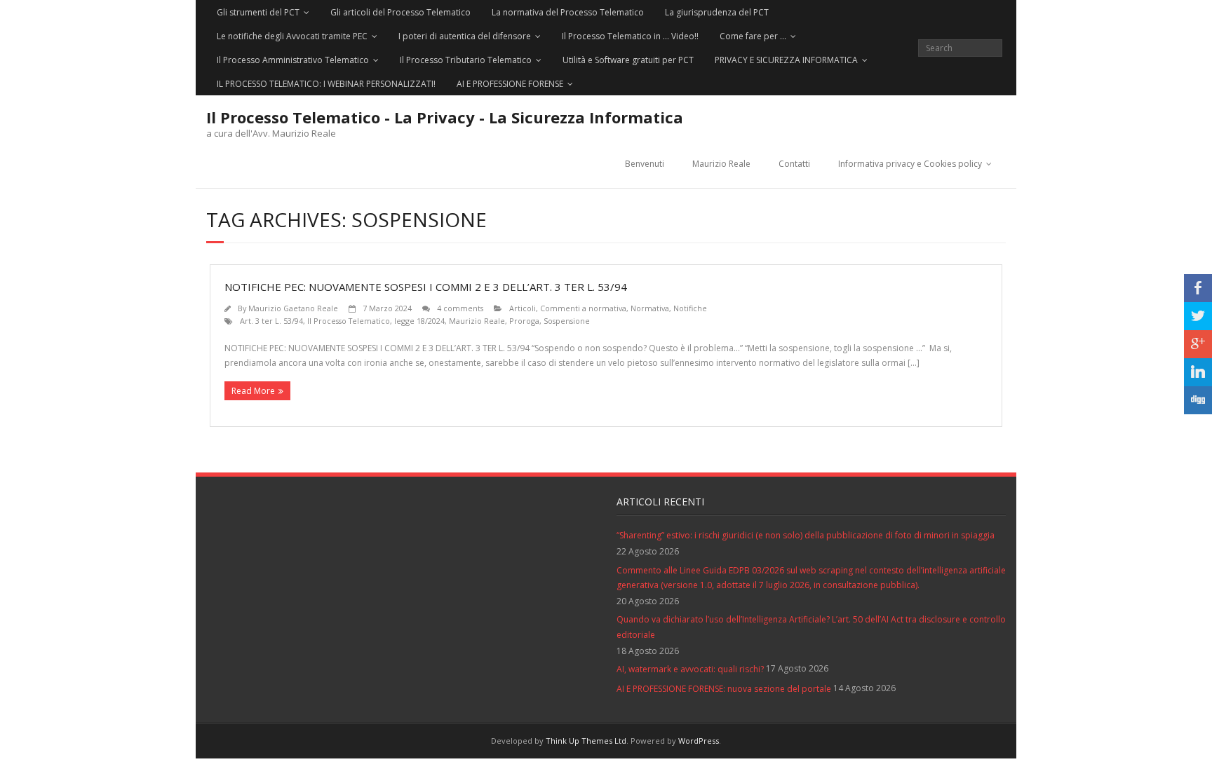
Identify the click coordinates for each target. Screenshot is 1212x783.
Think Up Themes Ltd (586, 740)
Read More (253, 391)
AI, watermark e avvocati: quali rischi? (690, 669)
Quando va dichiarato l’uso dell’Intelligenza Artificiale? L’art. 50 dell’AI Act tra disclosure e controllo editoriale (811, 627)
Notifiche (690, 308)
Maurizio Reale (721, 164)
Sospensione (567, 320)
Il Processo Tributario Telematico (466, 60)
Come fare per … (753, 36)
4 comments (460, 308)
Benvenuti (644, 164)
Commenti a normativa (583, 308)
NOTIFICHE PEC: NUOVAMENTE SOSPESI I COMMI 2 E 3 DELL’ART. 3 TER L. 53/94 (425, 287)
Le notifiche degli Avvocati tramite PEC (292, 36)
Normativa (650, 308)
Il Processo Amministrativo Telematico (293, 60)
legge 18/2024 (419, 320)
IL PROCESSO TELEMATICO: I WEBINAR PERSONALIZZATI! (326, 84)
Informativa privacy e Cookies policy (910, 164)
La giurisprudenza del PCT (717, 12)
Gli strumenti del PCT (258, 12)
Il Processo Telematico (348, 320)
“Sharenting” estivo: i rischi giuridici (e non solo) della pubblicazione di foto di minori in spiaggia (806, 535)
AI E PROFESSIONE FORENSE (510, 84)
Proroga (524, 320)
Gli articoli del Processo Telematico (400, 12)
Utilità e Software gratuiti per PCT (628, 60)
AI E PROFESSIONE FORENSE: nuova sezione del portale (724, 689)
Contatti (794, 164)
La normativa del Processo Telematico (568, 12)
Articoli (522, 308)
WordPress (698, 740)
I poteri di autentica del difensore (464, 36)
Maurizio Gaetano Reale (293, 308)
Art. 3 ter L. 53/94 (271, 320)
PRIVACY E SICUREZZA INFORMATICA (786, 60)
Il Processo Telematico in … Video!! (630, 36)
